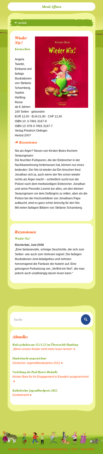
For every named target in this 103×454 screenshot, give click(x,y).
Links (74, 449)
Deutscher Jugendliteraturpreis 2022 (36, 363)
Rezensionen (28, 142)
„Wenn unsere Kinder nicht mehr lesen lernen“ (42, 349)
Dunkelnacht (20, 395)
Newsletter (88, 449)
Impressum (28, 449)
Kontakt (13, 449)
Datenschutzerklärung (53, 449)
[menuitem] (51, 6)
